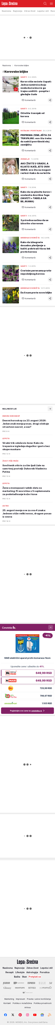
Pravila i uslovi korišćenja (39, 999)
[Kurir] (6, 983)
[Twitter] (13, 1015)
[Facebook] (5, 1015)
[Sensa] (32, 988)
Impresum (20, 999)
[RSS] (49, 1015)
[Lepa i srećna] (8, 3)
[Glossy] (7, 988)
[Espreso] (31, 983)
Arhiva (27, 1007)
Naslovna (6, 65)
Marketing (9, 999)
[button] (28, 100)
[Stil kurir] (50, 983)
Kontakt (7, 1003)
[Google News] (42, 1015)
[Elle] (42, 983)
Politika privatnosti (42, 1003)
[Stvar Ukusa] (27, 993)
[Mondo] (19, 983)
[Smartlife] (20, 988)
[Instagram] (27, 1015)
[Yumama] (46, 988)
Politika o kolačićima (22, 1003)
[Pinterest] (20, 1015)
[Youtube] (35, 1015)
